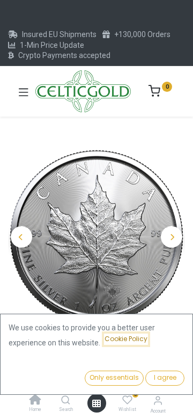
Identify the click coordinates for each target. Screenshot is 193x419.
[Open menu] (96, 403)
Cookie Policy (126, 338)
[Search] (66, 400)
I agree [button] (165, 377)
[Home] (35, 400)
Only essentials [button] (114, 377)
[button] (21, 237)
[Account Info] (158, 400)
